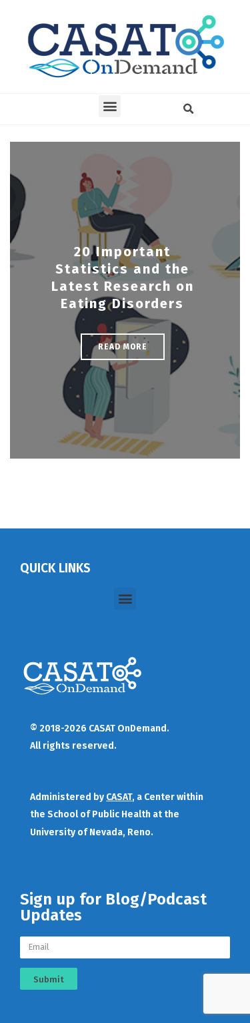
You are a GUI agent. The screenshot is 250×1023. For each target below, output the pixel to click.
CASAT (119, 797)
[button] (110, 106)
